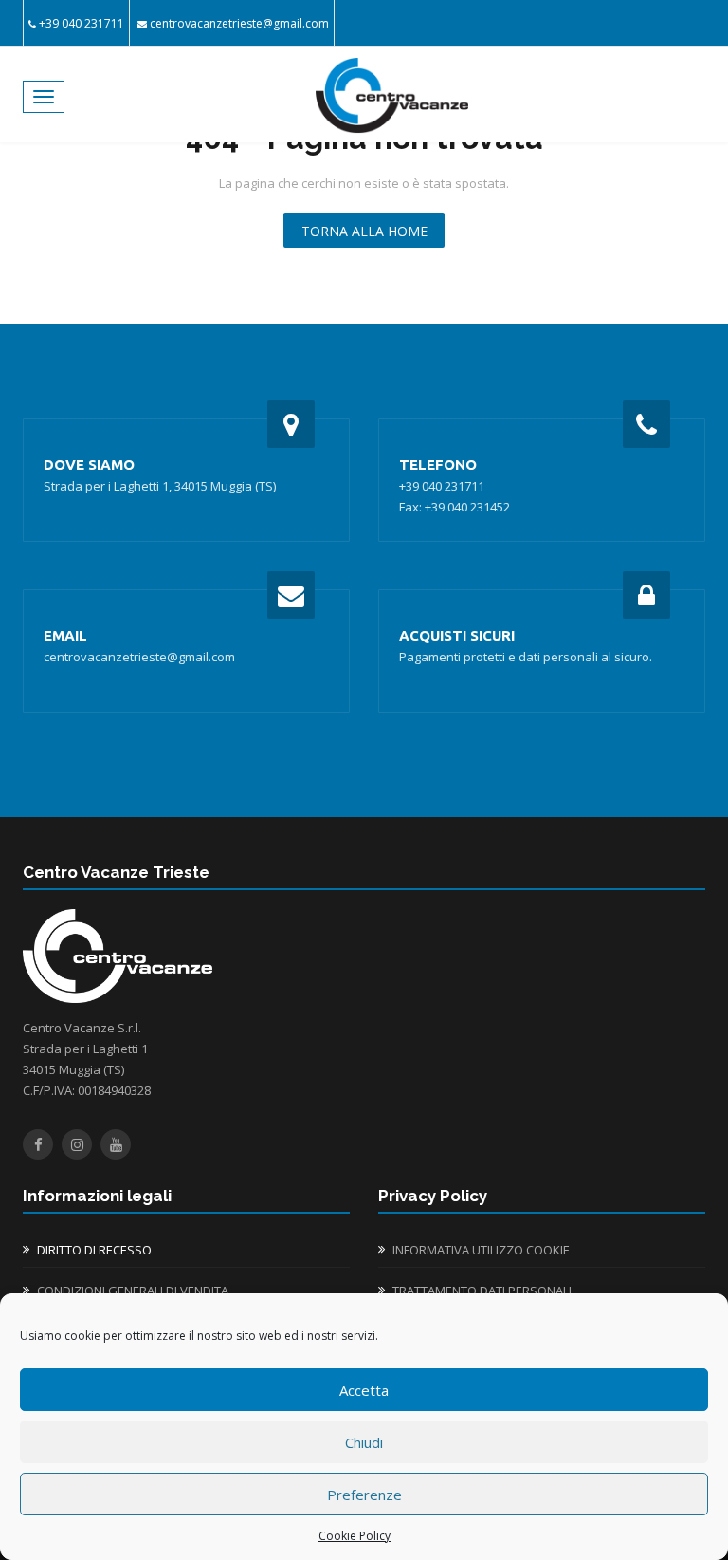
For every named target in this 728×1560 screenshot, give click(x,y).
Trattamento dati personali (482, 1290)
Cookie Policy (354, 1536)
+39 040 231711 (81, 23)
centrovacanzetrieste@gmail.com (239, 23)
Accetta (364, 1390)
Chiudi (364, 1442)
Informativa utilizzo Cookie (481, 1249)
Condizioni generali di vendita (132, 1290)
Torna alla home (364, 231)
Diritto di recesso (94, 1249)
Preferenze (364, 1494)
